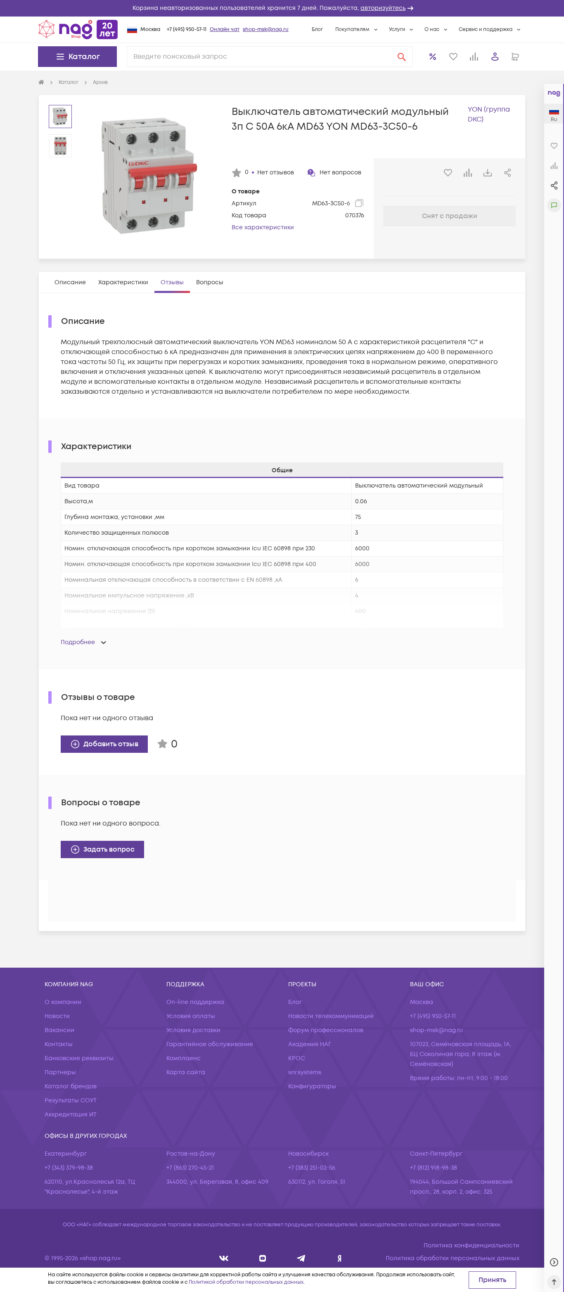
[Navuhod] (263, 1258)
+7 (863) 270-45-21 (190, 1168)
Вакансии (59, 1030)
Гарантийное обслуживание (209, 1044)
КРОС (296, 1058)
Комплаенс (183, 1058)
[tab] (70, 282)
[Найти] (402, 57)
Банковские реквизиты (79, 1058)
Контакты (59, 1044)
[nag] (339, 1258)
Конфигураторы (312, 1086)
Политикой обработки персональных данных (246, 1282)
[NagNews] (301, 1258)
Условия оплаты (190, 1016)
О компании (63, 1002)
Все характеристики (263, 227)
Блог (317, 29)
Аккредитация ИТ (71, 1114)
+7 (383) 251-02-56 (311, 1168)
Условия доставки (193, 1030)
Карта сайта (185, 1072)
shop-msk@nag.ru (266, 29)
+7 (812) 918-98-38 (433, 1168)
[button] (282, 8)
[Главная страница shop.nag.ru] (78, 29)
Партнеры (60, 1072)
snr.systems (304, 1072)
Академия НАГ (309, 1044)
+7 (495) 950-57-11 (186, 29)
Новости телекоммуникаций (331, 1016)
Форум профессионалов (325, 1030)
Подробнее (78, 642)
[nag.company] (224, 1258)
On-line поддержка (195, 1002)
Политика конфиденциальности (471, 1245)
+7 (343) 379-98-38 (69, 1168)
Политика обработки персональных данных (452, 1258)
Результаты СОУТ (71, 1100)
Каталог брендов (71, 1086)
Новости (57, 1016)
